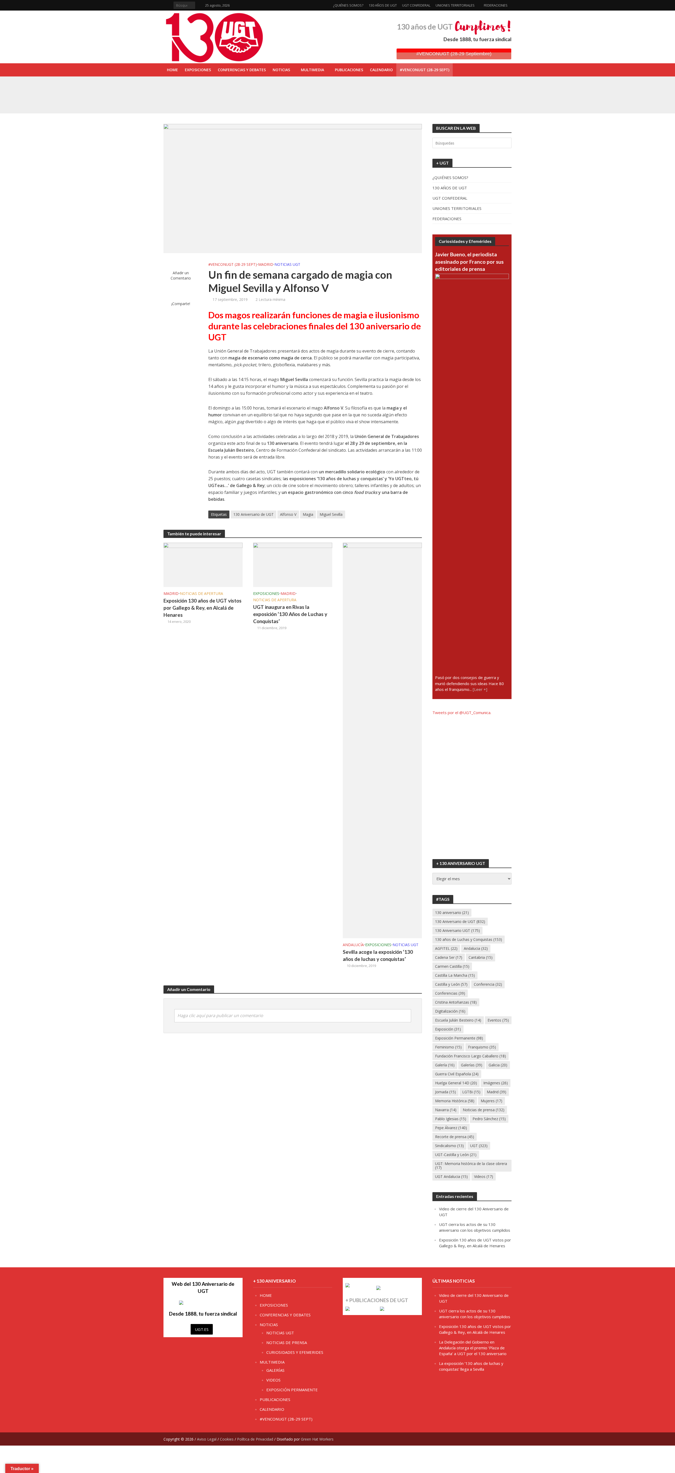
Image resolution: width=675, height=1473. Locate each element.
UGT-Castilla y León (455, 1154)
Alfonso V (288, 514)
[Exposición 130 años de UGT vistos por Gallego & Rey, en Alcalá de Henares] (203, 564)
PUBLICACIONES (349, 69)
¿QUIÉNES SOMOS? (348, 5)
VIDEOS (273, 1380)
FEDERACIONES (496, 5)
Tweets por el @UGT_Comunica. (461, 712)
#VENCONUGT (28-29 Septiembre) (453, 53)
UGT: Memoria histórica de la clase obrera (471, 1165)
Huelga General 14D (456, 1082)
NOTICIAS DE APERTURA (201, 593)
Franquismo (482, 1047)
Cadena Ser (448, 957)
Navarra (445, 1109)
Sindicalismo (449, 1145)
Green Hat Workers (317, 1439)
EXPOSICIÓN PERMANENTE (292, 1389)
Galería (445, 1064)
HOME (172, 69)
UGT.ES (202, 1329)
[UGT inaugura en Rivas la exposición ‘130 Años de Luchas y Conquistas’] (200, 88)
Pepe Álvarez (451, 1127)
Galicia (498, 1064)
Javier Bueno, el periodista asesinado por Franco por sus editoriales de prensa (469, 261)
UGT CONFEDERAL (416, 5)
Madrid (496, 1091)
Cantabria (481, 957)
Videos (483, 1176)
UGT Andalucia (451, 1176)
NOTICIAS (281, 69)
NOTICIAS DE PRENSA (286, 1342)
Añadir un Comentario (181, 275)
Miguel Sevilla (331, 514)
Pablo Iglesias (450, 1118)
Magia (308, 514)
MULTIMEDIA (312, 69)
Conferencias (450, 993)
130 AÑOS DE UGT (383, 5)
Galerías (471, 1064)
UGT (479, 1145)
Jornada (445, 1091)
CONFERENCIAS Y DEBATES (242, 69)
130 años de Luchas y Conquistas (468, 939)
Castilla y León (451, 984)
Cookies (227, 1439)
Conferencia (488, 984)
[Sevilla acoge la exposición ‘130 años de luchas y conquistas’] (200, 100)
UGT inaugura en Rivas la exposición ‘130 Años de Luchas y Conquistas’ (294, 88)
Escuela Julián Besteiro (458, 1020)
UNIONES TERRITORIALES (455, 5)
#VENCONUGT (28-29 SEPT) (424, 69)
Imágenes (495, 1082)
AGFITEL (446, 948)
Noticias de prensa (483, 1109)
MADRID (265, 264)
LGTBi (471, 1091)
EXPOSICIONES (198, 69)
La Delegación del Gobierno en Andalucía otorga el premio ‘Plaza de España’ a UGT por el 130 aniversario (473, 1347)
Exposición (448, 1029)
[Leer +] (480, 689)
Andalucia (476, 948)
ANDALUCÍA (353, 944)
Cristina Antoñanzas (456, 1002)
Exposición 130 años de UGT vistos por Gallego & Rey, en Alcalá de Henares (202, 608)
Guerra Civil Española (457, 1073)
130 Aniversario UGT (457, 930)
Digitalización (450, 1011)
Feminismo (448, 1047)
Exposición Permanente (459, 1038)
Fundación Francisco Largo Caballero (470, 1055)
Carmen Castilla (452, 966)
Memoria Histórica (454, 1100)
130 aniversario (452, 912)
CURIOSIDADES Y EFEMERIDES (294, 1352)
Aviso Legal (206, 1439)
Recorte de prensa (454, 1136)
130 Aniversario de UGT (253, 514)
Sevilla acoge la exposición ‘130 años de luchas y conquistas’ (285, 100)
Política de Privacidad (255, 1439)
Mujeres (491, 1100)
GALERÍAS (275, 1370)
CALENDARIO (381, 69)
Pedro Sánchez (489, 1118)
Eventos (498, 1020)
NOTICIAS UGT (287, 264)
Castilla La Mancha (455, 975)
